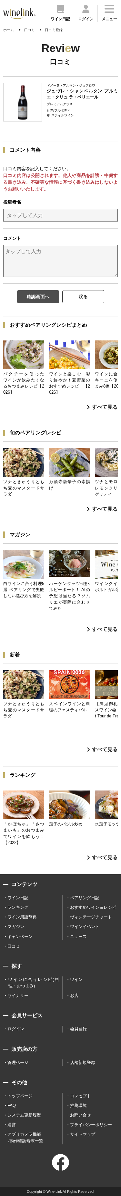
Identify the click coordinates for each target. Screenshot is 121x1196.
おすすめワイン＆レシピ (93, 907)
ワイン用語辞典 (22, 917)
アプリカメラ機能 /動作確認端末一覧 (25, 1137)
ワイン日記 (17, 897)
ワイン (76, 979)
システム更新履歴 (24, 1115)
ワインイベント (84, 926)
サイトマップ (82, 1134)
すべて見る (105, 407)
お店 (74, 995)
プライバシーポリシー (91, 1124)
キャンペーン (20, 936)
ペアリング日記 (84, 897)
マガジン (15, 926)
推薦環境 (78, 1105)
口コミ (13, 946)
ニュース (78, 936)
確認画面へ (38, 296)
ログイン (15, 1028)
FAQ (11, 1105)
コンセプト (80, 1095)
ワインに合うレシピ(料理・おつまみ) (33, 982)
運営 (11, 1124)
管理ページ (17, 1062)
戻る (83, 296)
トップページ (20, 1095)
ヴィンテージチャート (91, 917)
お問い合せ (80, 1115)
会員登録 (78, 1028)
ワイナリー (17, 995)
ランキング (17, 907)
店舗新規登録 (82, 1062)
